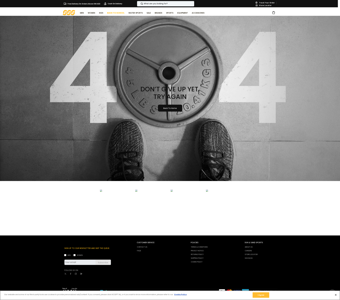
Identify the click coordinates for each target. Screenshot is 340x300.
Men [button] (82, 13)
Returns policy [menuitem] (197, 254)
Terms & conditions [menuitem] (199, 247)
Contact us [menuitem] (142, 247)
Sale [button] (149, 13)
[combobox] (165, 3)
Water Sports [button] (135, 13)
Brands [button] (158, 13)
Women (80, 255)
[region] (170, 295)
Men (69, 255)
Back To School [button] (115, 13)
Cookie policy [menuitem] (196, 262)
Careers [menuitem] (248, 251)
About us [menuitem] (249, 247)
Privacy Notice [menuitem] (197, 251)
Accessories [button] (198, 13)
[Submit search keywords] (139, 3)
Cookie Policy (180, 294)
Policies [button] (194, 242)
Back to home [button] (170, 108)
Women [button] (91, 13)
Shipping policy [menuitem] (197, 258)
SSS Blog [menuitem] (249, 258)
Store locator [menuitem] (251, 254)
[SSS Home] (69, 12)
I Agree (261, 295)
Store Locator (265, 5)
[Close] (336, 295)
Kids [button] (101, 13)
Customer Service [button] (145, 242)
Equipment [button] (182, 13)
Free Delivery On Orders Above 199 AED (83, 4)
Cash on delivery (114, 4)
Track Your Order (267, 3)
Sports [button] (169, 13)
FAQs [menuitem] (139, 251)
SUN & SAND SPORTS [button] (254, 242)
